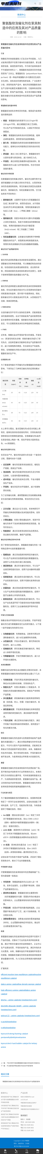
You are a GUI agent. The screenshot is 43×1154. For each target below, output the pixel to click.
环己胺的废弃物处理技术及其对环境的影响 (20, 1066)
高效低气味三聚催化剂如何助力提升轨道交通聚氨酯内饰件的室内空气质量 (10, 1117)
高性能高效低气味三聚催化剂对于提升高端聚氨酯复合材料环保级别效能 (10, 1099)
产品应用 (24, 1093)
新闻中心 (21, 15)
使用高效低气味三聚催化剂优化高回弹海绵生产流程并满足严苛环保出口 (10, 1126)
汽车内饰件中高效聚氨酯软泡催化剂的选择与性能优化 (23, 1063)
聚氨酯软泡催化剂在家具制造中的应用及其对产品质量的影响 (21, 1081)
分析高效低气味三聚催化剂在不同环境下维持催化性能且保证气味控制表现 (10, 1108)
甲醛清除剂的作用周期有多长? (30, 1109)
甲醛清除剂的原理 (26, 1106)
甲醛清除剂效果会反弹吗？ (29, 1103)
